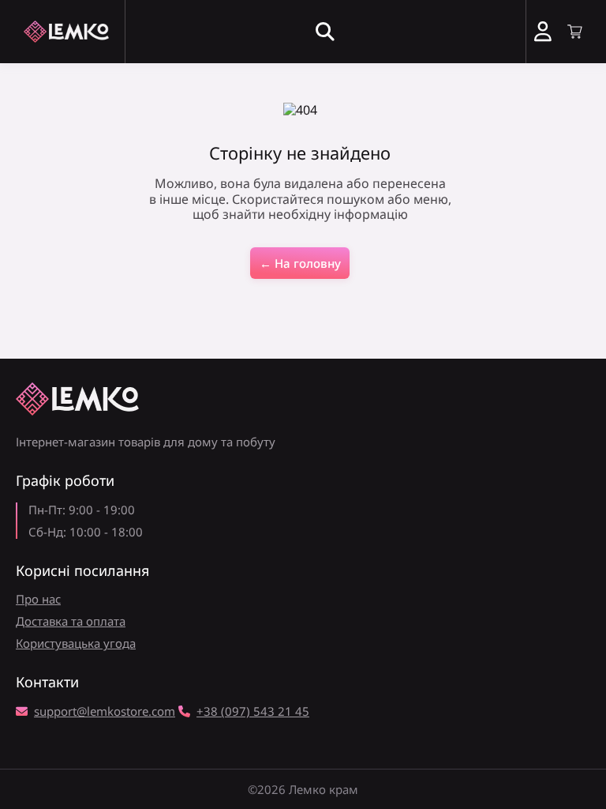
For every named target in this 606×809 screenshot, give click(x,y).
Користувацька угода (76, 643)
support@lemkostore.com (104, 711)
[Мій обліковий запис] (543, 31)
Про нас (38, 599)
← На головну (300, 263)
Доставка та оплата (70, 621)
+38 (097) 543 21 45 (252, 711)
